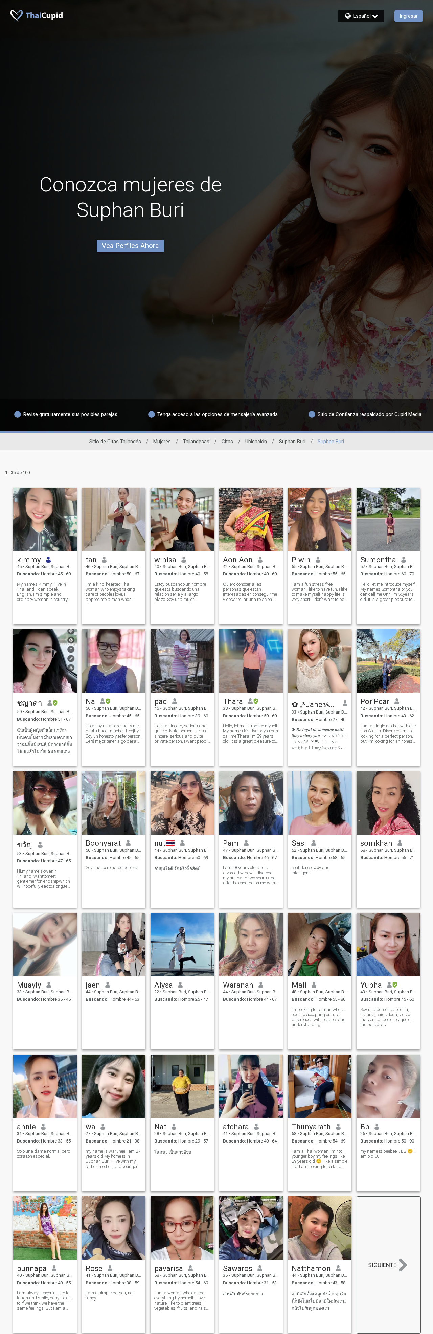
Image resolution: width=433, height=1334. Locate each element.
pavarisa (168, 1268)
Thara (233, 701)
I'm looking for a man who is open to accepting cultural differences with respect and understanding (319, 1017)
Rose (94, 1268)
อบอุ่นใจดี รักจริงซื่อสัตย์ (177, 868)
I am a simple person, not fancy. (110, 1295)
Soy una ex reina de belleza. (112, 867)
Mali (299, 984)
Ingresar (409, 16)
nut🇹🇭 (164, 843)
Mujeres (162, 441)
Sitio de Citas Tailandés (115, 441)
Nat (160, 1126)
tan (91, 559)
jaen (93, 984)
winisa (165, 559)
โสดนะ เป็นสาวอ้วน (172, 1152)
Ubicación (256, 441)
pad (160, 701)
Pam (231, 843)
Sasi (299, 843)
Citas (227, 441)
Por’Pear (374, 701)
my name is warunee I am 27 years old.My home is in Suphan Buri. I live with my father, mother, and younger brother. (113, 1159)
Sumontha (378, 559)
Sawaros (237, 1268)
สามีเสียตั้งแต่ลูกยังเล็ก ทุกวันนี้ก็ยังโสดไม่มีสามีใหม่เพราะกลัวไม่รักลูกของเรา (319, 1301)
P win (301, 559)
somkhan (376, 843)
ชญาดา (29, 703)
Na (90, 701)
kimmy (29, 559)
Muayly (29, 984)
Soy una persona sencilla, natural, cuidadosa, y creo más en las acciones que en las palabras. (386, 1017)
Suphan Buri (292, 441)
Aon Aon (238, 559)
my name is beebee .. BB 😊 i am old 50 (387, 1154)
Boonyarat (103, 843)
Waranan (238, 984)
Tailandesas (196, 441)
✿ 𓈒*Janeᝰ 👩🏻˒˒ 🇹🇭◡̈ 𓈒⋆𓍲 (315, 704)
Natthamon (311, 1268)
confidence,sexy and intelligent (311, 870)
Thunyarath (311, 1126)
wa (90, 1126)
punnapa (32, 1268)
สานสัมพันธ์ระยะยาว (243, 1293)
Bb (364, 1126)
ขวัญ (25, 844)
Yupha (371, 984)
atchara (236, 1126)
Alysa (163, 984)
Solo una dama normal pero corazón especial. (43, 1154)
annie (26, 1126)
